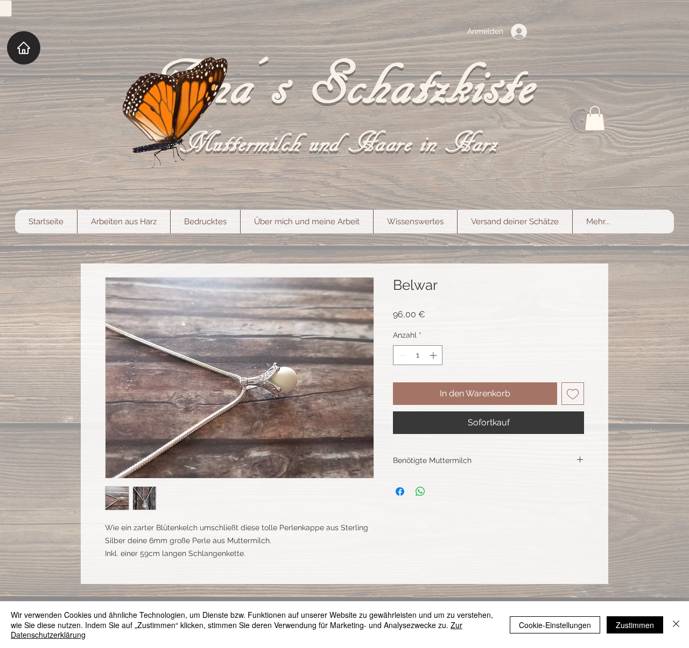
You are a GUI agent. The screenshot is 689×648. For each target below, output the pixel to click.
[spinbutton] (417, 355)
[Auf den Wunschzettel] (572, 393)
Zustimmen (635, 624)
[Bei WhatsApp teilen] (420, 491)
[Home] (23, 48)
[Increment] (434, 355)
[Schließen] (676, 624)
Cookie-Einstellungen (555, 624)
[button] (595, 118)
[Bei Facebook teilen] (399, 491)
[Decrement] (401, 355)
